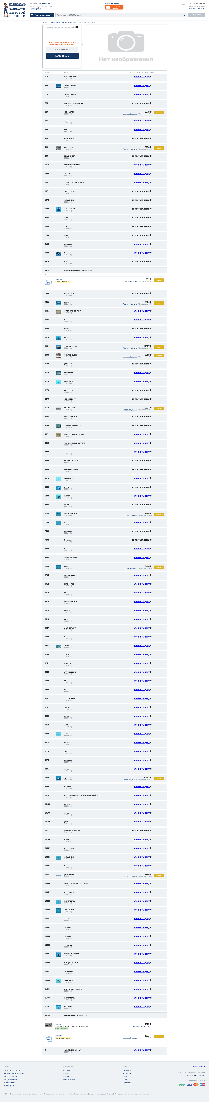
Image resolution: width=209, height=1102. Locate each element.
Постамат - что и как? (11, 1076)
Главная (45, 22)
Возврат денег (9, 1086)
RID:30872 (58, 1024)
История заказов (69, 1079)
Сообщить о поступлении (142, 1026)
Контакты (201, 8)
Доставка (66, 1070)
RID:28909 (58, 1036)
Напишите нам (199, 1067)
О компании (127, 1070)
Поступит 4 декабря (130, 114)
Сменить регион (35, 9)
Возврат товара (9, 1083)
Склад (125, 1079)
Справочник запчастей (12, 1070)
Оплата (66, 1073)
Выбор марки (55, 22)
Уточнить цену (142, 76)
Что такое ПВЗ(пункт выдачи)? (14, 1073)
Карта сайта (127, 1083)
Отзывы (192, 8)
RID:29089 (58, 279)
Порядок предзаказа (11, 1079)
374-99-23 (197, 3)
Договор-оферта (128, 1073)
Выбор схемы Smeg (69, 22)
